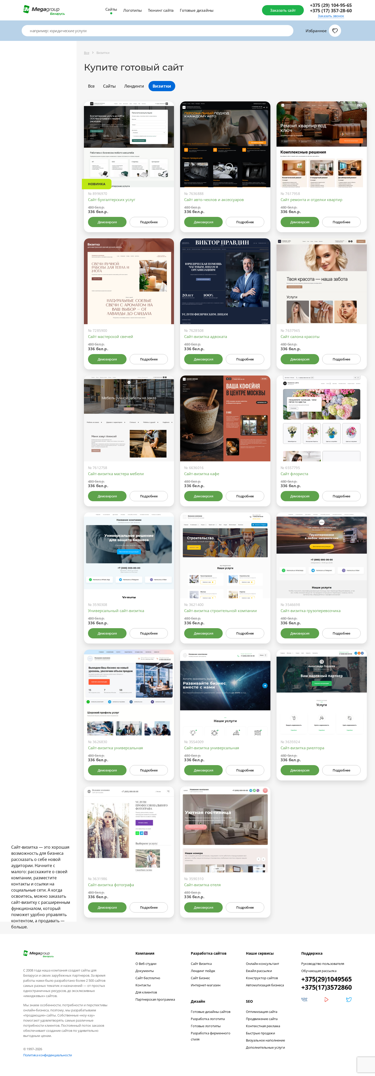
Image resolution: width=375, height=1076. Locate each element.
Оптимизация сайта (261, 1011)
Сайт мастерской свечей (110, 336)
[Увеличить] (164, 165)
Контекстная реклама (263, 1026)
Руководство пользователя (322, 963)
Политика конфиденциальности (47, 1055)
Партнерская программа (155, 999)
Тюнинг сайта (161, 10)
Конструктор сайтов (262, 978)
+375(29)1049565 (326, 979)
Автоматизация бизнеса (265, 985)
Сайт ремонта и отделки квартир (311, 199)
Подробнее (148, 222)
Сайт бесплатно (147, 978)
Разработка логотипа (208, 1018)
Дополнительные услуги (265, 1047)
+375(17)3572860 (326, 987)
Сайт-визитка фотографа (111, 884)
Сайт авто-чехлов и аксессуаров (214, 199)
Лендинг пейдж (203, 970)
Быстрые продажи (260, 1033)
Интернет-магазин (205, 985)
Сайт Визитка (201, 963)
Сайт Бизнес (200, 978)
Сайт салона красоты (300, 336)
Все (91, 86)
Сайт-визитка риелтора (302, 747)
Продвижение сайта (262, 1018)
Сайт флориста (294, 473)
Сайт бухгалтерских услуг (111, 199)
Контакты (143, 985)
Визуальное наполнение (265, 1040)
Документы (144, 970)
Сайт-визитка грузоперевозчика (311, 610)
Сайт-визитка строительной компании (220, 610)
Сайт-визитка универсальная (115, 747)
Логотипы (132, 10)
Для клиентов (146, 992)
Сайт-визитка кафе (201, 473)
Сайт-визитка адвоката (205, 336)
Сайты (111, 9)
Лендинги (134, 86)
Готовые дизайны (197, 10)
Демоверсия (107, 222)
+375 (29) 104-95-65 (331, 5)
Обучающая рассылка (318, 970)
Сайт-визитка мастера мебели (116, 473)
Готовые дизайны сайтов (210, 1011)
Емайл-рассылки (259, 970)
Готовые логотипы (206, 1026)
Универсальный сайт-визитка (116, 610)
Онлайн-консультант (262, 963)
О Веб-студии (145, 963)
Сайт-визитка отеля (202, 884)
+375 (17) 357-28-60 (331, 10)
